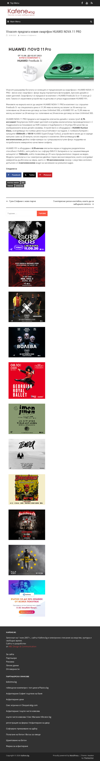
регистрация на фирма (17, 722)
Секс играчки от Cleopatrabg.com (22, 705)
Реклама (10, 661)
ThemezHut (88, 758)
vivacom (19, 186)
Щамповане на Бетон (16, 740)
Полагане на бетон (15, 734)
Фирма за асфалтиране (17, 746)
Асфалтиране (12, 711)
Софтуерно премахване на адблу (21, 728)
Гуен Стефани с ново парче (22, 201)
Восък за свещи (33, 734)
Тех (23, 183)
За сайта (10, 654)
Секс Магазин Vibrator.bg (39, 717)
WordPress (74, 755)
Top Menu (14, 3)
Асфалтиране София (15, 693)
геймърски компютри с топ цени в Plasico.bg (27, 687)
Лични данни (12, 665)
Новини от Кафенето (28, 35)
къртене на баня (34, 693)
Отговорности (13, 669)
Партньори (11, 658)
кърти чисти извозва (30, 711)
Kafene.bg (25, 755)
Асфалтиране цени (15, 699)
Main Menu (15, 21)
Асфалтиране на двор (39, 722)
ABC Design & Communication (22, 646)
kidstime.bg (11, 682)
